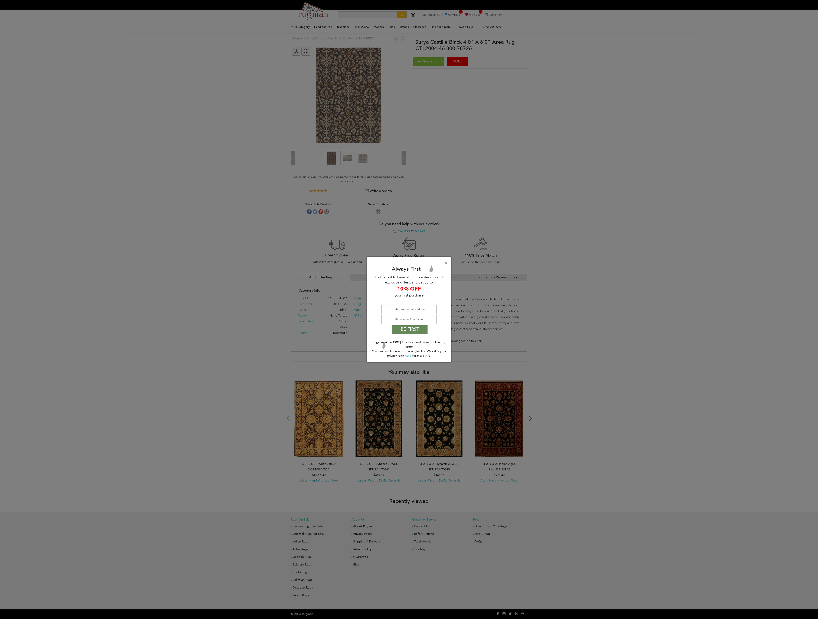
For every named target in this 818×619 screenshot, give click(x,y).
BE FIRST (410, 329)
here (408, 355)
